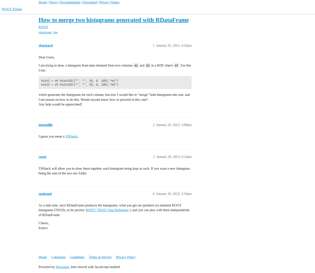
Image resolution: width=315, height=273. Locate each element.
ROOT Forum (12, 9)
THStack (71, 136)
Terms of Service (100, 257)
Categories (58, 257)
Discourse (62, 267)
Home (43, 2)
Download (90, 2)
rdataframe (45, 32)
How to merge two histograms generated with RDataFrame (114, 19)
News (53, 2)
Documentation (70, 2)
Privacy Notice (109, 2)
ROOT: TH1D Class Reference (107, 210)
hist (55, 32)
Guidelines (77, 257)
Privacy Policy (126, 257)
